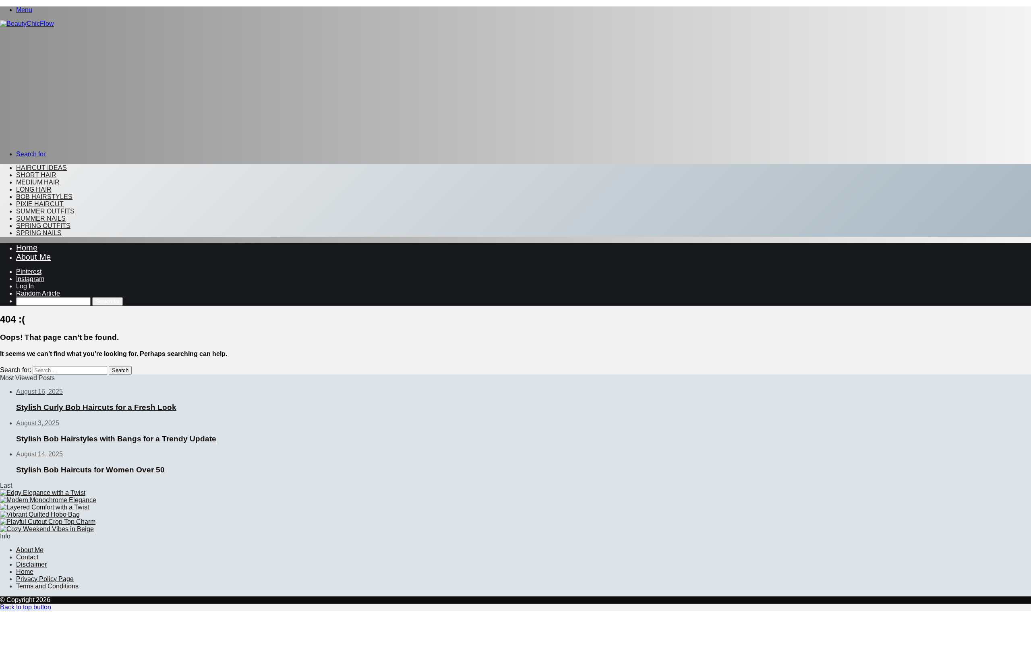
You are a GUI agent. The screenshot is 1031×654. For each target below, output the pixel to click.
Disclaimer (31, 564)
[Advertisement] (515, 87)
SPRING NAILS (39, 233)
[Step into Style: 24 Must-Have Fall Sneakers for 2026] (48, 500)
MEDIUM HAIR (38, 182)
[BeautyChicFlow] (27, 23)
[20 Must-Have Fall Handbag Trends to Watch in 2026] (40, 514)
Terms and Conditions (47, 586)
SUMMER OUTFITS (45, 211)
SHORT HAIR (36, 175)
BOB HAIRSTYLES (44, 196)
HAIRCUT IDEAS (41, 167)
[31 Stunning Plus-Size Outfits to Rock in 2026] (44, 507)
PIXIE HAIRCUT (40, 204)
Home (26, 247)
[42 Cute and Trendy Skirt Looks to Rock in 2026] (42, 492)
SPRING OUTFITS (43, 225)
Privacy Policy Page (45, 578)
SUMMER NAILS (41, 218)
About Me (33, 256)
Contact (27, 557)
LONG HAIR (34, 189)
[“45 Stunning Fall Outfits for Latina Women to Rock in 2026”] (47, 529)
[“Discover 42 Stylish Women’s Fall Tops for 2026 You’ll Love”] (47, 521)
